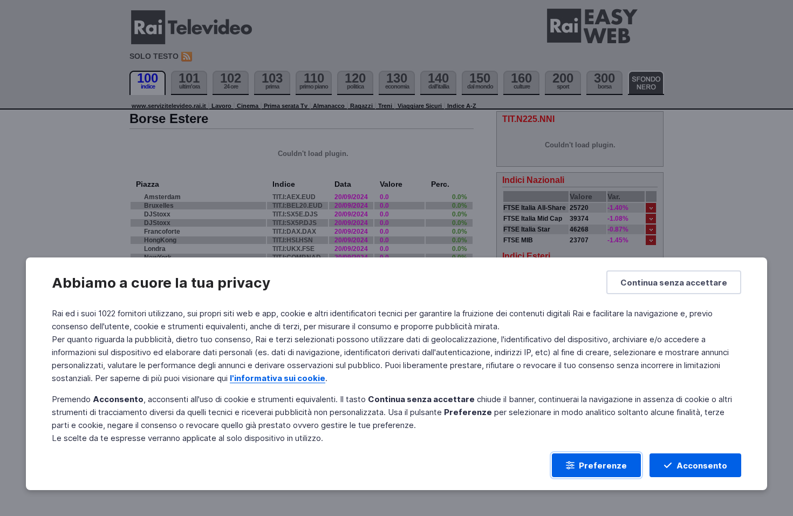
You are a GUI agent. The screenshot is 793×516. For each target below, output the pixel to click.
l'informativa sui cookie (277, 378)
